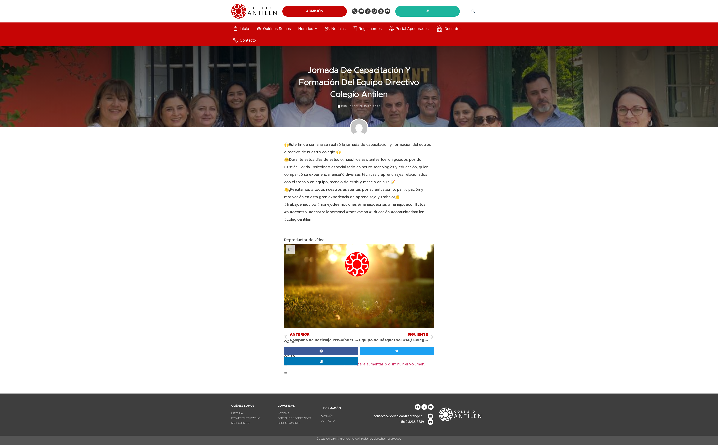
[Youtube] (387, 11)
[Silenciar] (285, 365)
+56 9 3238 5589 (411, 422)
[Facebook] (381, 11)
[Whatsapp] (368, 11)
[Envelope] (361, 11)
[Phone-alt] (355, 11)
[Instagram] (374, 11)
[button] (473, 11)
